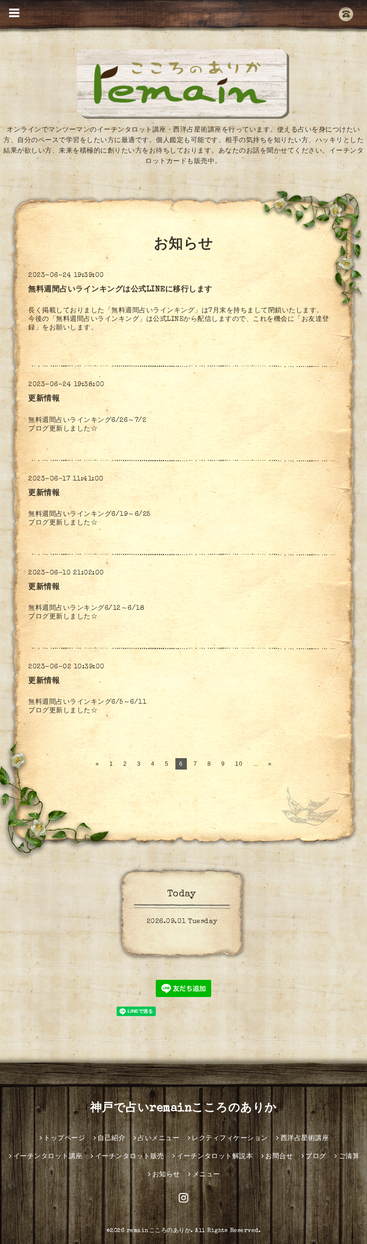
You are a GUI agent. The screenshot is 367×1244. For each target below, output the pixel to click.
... (255, 764)
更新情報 (44, 399)
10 (238, 764)
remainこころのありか (159, 1231)
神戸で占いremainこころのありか (183, 1108)
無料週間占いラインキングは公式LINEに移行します (120, 290)
